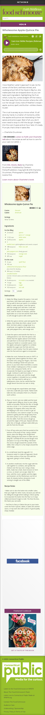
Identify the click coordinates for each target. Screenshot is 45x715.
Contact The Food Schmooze (14, 702)
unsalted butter (12, 274)
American (18, 213)
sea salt (21, 287)
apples (21, 240)
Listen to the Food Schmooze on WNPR (19, 689)
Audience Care (9, 705)
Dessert (17, 210)
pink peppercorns (13, 251)
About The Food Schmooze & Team (17, 692)
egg (20, 283)
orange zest (23, 254)
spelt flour (22, 262)
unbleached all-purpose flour (16, 267)
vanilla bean (11, 244)
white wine (22, 237)
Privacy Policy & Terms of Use (14, 712)
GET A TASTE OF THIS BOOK (22, 650)
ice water (22, 280)
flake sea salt (23, 247)
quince (21, 233)
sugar (21, 256)
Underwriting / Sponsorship (14, 708)
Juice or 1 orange (24, 235)
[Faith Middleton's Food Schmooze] (22, 11)
